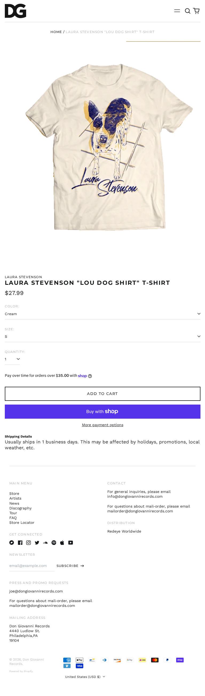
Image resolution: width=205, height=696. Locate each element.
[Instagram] (28, 542)
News (14, 503)
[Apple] (62, 542)
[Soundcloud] (45, 542)
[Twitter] (37, 542)
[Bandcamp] (11, 542)
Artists (15, 498)
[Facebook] (20, 542)
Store (14, 493)
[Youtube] (70, 542)
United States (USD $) (83, 677)
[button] (188, 11)
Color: (12, 306)
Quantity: (15, 352)
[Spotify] (54, 542)
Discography (20, 508)
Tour (13, 513)
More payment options (102, 425)
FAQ (13, 518)
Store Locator (21, 522)
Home (56, 32)
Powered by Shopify (21, 671)
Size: (9, 329)
